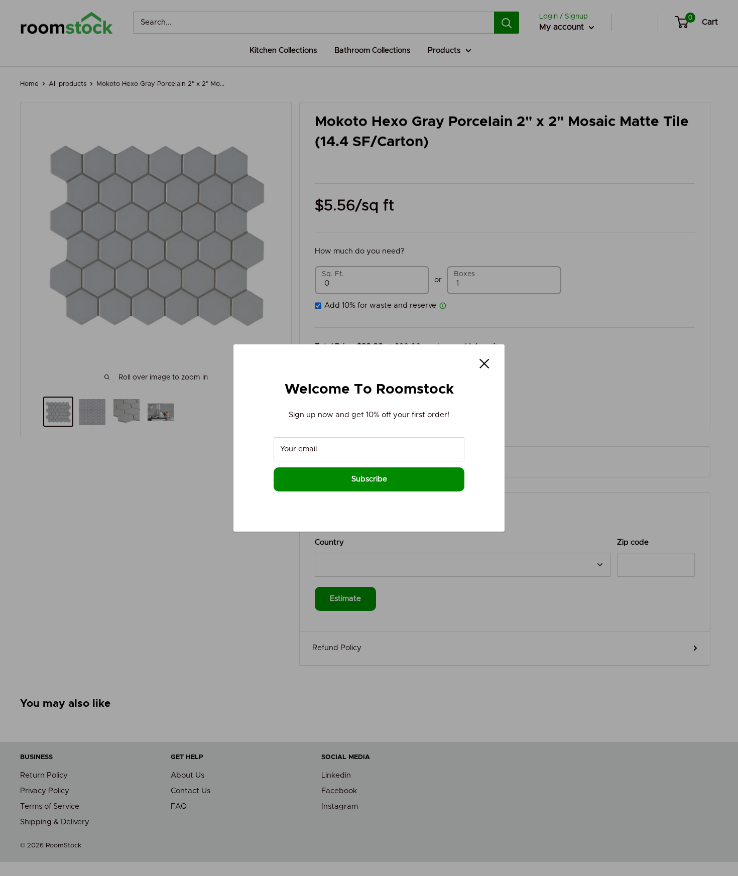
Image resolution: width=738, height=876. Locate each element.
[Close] (484, 363)
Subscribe (369, 479)
